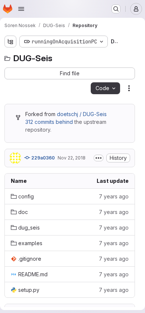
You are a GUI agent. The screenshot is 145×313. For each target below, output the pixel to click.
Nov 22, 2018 (72, 158)
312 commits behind (49, 122)
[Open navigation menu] (21, 9)
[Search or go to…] (116, 8)
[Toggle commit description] (98, 158)
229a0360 (42, 158)
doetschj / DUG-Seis (82, 114)
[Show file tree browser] (10, 41)
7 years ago (114, 196)
